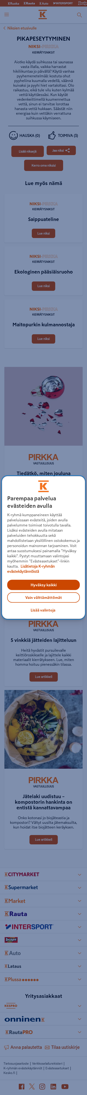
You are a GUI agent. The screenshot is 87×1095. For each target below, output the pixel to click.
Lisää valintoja (43, 610)
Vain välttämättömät (43, 597)
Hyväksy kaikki (44, 585)
